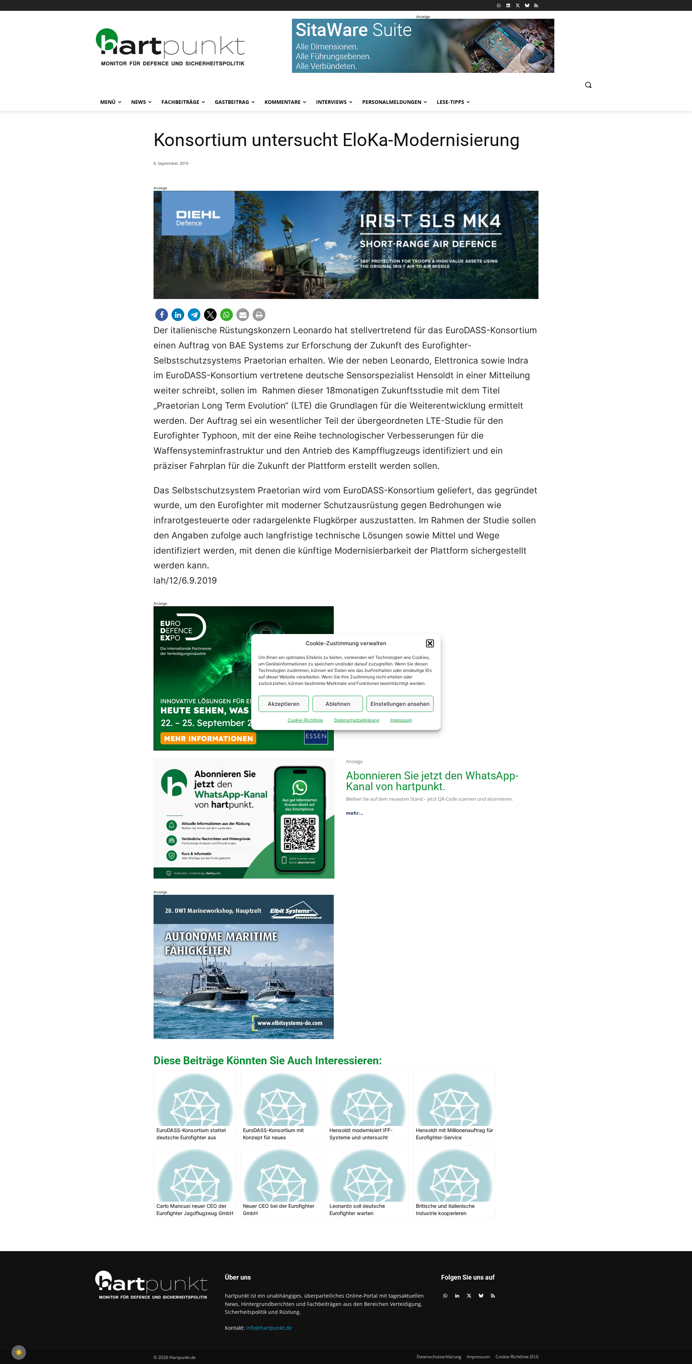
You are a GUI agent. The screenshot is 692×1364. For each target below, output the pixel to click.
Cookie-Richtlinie (305, 720)
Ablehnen (337, 703)
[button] (430, 643)
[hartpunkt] (170, 47)
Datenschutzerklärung (356, 720)
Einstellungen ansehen (400, 703)
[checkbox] (19, 1352)
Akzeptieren (284, 703)
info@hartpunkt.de (269, 1327)
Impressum (401, 720)
